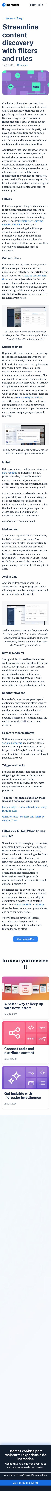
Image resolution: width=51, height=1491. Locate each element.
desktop (39, 904)
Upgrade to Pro (25, 939)
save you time (9, 472)
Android (26, 904)
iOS (19, 904)
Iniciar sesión (36, 5)
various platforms (12, 743)
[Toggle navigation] (46, 5)
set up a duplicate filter (30, 397)
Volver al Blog (13, 18)
